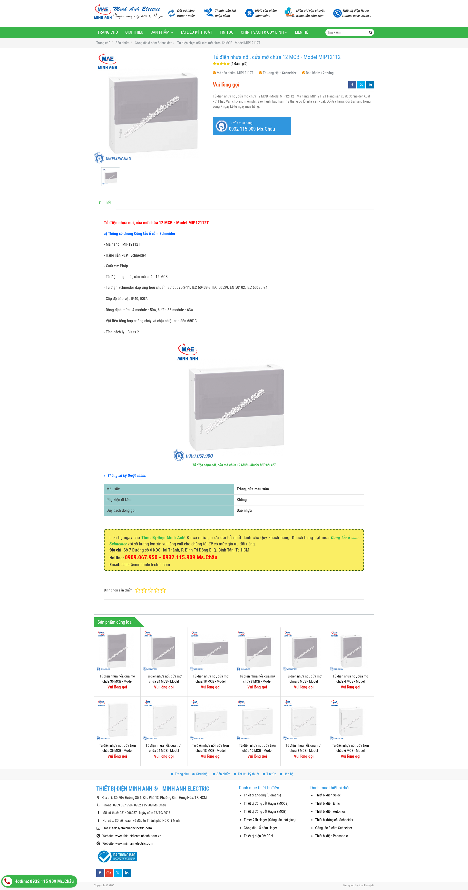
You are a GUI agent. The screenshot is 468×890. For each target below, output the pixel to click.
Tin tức (227, 32)
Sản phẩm (160, 32)
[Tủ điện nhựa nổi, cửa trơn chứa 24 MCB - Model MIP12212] (164, 720)
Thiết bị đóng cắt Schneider (334, 820)
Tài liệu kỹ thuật (196, 32)
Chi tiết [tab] (105, 202)
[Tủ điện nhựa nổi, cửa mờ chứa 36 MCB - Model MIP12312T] (117, 650)
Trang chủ (108, 32)
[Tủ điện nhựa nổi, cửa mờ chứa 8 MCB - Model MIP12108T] (257, 650)
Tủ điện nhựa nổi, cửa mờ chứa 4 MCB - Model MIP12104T (350, 681)
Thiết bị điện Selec (328, 795)
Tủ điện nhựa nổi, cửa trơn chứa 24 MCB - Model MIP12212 (164, 750)
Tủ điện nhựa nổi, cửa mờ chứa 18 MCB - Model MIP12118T (210, 681)
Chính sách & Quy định (262, 32)
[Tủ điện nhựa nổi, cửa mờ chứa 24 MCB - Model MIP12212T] (164, 650)
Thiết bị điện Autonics (330, 811)
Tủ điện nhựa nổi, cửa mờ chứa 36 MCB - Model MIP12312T (117, 681)
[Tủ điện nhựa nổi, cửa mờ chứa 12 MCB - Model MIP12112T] (151, 108)
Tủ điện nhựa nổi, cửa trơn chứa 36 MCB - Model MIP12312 (117, 750)
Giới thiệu (134, 32)
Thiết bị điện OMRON (258, 836)
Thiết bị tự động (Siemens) (262, 795)
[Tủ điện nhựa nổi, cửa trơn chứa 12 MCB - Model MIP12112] (257, 720)
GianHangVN (366, 885)
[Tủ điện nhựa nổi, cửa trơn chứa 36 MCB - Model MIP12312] (117, 720)
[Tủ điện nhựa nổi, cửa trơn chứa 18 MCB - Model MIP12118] (210, 720)
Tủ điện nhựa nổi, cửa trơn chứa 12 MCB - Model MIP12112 (257, 750)
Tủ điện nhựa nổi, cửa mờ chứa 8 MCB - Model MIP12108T (257, 681)
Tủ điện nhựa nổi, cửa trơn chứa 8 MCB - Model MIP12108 (303, 750)
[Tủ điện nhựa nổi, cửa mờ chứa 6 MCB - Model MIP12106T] (303, 650)
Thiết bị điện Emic (327, 803)
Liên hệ (301, 32)
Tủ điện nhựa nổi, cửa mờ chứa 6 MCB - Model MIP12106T (304, 681)
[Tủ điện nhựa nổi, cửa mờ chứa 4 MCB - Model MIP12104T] (350, 650)
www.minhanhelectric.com (134, 843)
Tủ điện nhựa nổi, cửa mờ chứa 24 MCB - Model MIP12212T (164, 681)
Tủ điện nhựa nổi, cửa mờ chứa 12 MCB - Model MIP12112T (234, 465)
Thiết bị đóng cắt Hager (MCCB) (266, 803)
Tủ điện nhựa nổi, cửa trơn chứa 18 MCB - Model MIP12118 (210, 750)
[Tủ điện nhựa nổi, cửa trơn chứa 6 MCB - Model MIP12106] (350, 720)
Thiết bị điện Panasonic (331, 836)
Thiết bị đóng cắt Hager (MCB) (265, 811)
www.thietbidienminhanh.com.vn (138, 836)
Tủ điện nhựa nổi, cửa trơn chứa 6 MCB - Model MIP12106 (350, 750)
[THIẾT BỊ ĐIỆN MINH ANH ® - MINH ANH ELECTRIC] (128, 11)
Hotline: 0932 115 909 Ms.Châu (43, 881)
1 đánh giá (239, 63)
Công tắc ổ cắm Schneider (333, 828)
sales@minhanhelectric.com (132, 828)
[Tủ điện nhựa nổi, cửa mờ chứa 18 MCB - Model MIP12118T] (210, 650)
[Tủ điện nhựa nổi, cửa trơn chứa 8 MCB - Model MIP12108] (303, 720)
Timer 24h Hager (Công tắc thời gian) (270, 820)
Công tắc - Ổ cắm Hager (260, 828)
